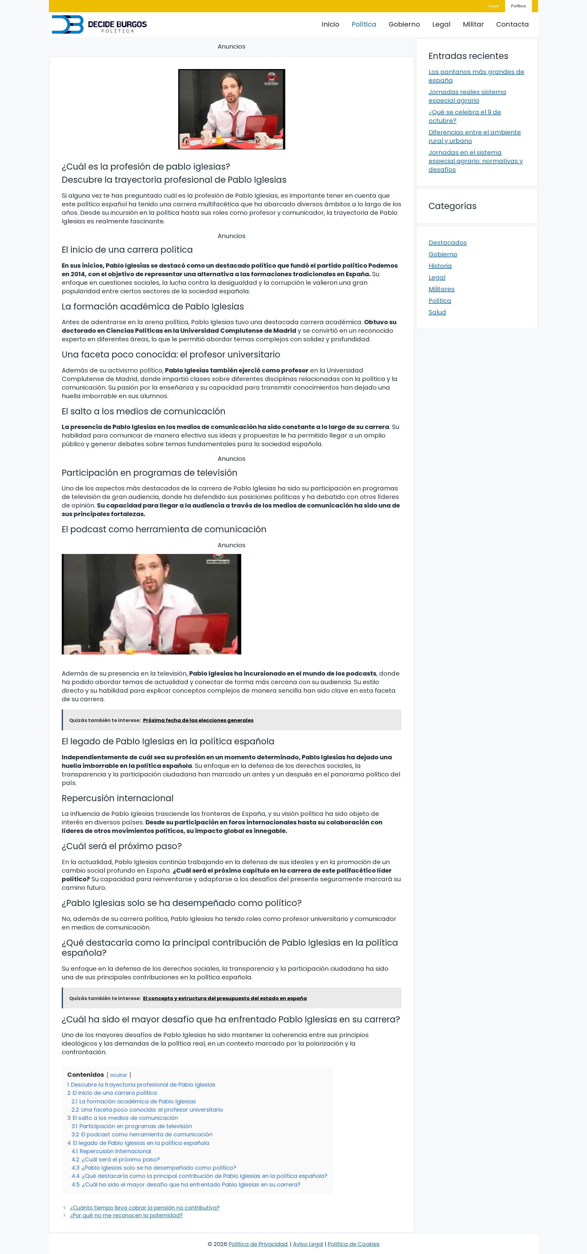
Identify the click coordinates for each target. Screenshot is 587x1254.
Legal (493, 6)
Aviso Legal (308, 1244)
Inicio (330, 24)
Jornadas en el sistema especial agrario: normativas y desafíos (476, 161)
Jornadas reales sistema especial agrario (467, 96)
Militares (442, 289)
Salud (437, 312)
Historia (440, 266)
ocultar (118, 1075)
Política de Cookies (354, 1244)
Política (518, 6)
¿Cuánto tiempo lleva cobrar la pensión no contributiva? (145, 1208)
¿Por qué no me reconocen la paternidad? (126, 1215)
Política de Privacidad (258, 1244)
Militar (473, 24)
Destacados (448, 242)
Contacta (512, 24)
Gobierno (404, 24)
